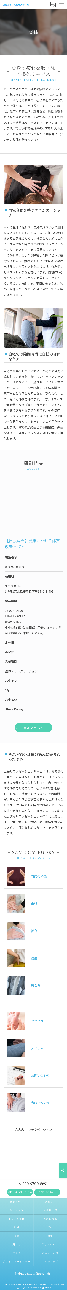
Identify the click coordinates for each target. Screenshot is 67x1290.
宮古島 (19, 1129)
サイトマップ (50, 1261)
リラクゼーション (40, 1129)
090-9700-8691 (15, 567)
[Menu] (61, 5)
